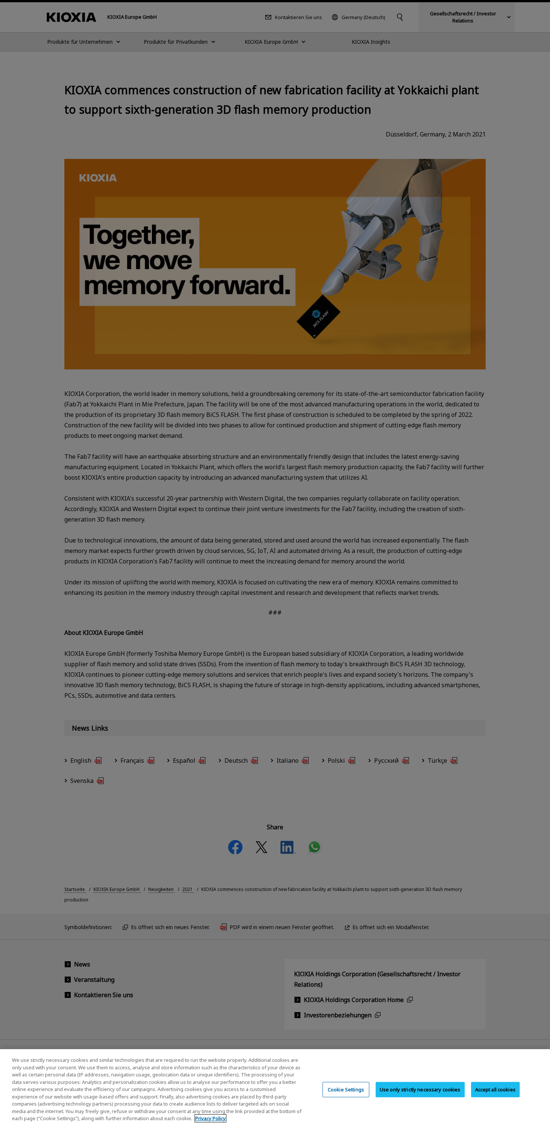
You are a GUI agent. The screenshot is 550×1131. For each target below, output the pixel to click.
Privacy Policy (210, 1118)
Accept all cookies (495, 1089)
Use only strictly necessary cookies (420, 1089)
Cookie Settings (346, 1089)
